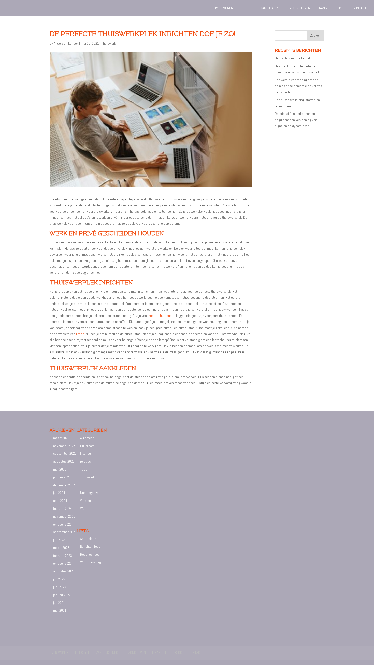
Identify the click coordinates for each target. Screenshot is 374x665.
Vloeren (85, 500)
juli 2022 (59, 579)
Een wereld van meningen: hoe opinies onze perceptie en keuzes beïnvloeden (298, 85)
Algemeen (87, 438)
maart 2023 (61, 547)
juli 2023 (59, 540)
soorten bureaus (160, 315)
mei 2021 (59, 610)
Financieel (325, 8)
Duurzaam (87, 446)
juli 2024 (59, 492)
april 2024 (60, 500)
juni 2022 (59, 587)
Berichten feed (90, 546)
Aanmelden (88, 538)
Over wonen (223, 8)
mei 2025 (59, 469)
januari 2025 (62, 477)
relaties (85, 461)
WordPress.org (90, 562)
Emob (80, 334)
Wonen (85, 508)
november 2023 (64, 516)
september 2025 (65, 453)
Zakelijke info (271, 8)
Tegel (84, 469)
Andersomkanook (66, 43)
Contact (359, 8)
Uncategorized (90, 492)
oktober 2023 (62, 524)
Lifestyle (246, 8)
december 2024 (64, 485)
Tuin (83, 485)
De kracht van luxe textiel (292, 58)
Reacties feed (90, 554)
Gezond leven (299, 8)
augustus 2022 (64, 571)
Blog (343, 8)
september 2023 (65, 532)
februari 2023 (62, 555)
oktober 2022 (62, 563)
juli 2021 (59, 602)
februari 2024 (62, 508)
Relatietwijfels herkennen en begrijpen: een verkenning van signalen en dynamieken (296, 119)
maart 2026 (61, 438)
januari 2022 (62, 595)
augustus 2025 (64, 461)
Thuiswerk (108, 43)
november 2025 (64, 446)
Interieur (86, 453)
